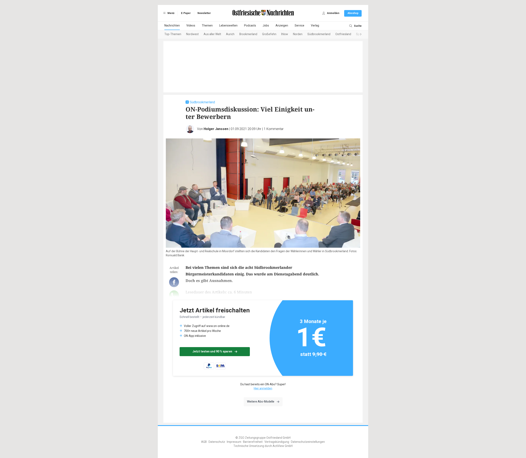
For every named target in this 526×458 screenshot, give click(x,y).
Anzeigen (282, 25)
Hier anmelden (263, 388)
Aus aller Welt (212, 34)
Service (299, 25)
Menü (170, 13)
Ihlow (284, 34)
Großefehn (269, 34)
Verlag (315, 25)
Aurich (230, 34)
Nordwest (192, 34)
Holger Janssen (216, 129)
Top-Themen (172, 34)
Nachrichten (172, 25)
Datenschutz (217, 442)
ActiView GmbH (283, 446)
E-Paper (186, 13)
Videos (190, 25)
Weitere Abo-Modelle (260, 401)
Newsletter (204, 13)
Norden (297, 34)
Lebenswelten (228, 25)
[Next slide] (357, 34)
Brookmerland (248, 34)
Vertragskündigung (276, 442)
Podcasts (250, 25)
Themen (207, 25)
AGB (204, 442)
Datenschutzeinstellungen (308, 442)
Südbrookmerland (318, 34)
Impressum (234, 442)
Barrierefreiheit (253, 442)
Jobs (266, 25)
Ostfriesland (343, 34)
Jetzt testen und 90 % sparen (212, 351)
